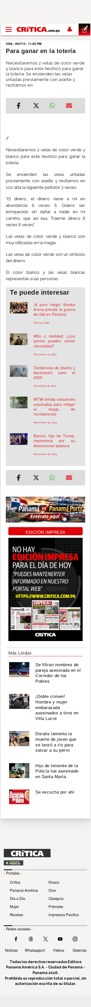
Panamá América (24, 890)
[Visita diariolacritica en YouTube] (60, 938)
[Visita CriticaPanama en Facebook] (16, 938)
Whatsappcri (35, 950)
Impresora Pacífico (64, 914)
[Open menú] (8, 29)
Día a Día (17, 898)
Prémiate (56, 906)
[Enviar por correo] (69, 106)
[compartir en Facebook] (18, 106)
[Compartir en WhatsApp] (54, 104)
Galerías (79, 950)
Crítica (15, 882)
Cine (52, 890)
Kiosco (54, 882)
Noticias (11, 950)
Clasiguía (56, 898)
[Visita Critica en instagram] (75, 938)
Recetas (16, 914)
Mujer (14, 906)
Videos (58, 950)
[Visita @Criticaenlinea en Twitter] (31, 938)
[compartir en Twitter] (36, 106)
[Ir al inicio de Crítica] (38, 29)
